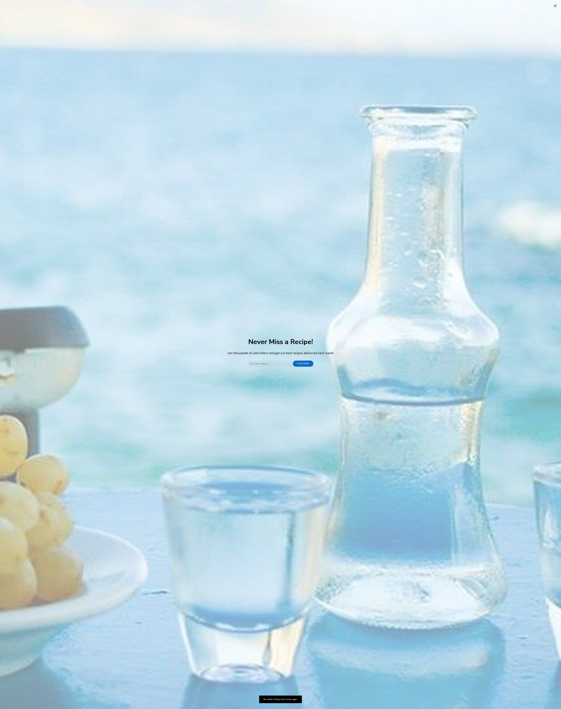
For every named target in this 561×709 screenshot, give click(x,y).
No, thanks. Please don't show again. (280, 699)
